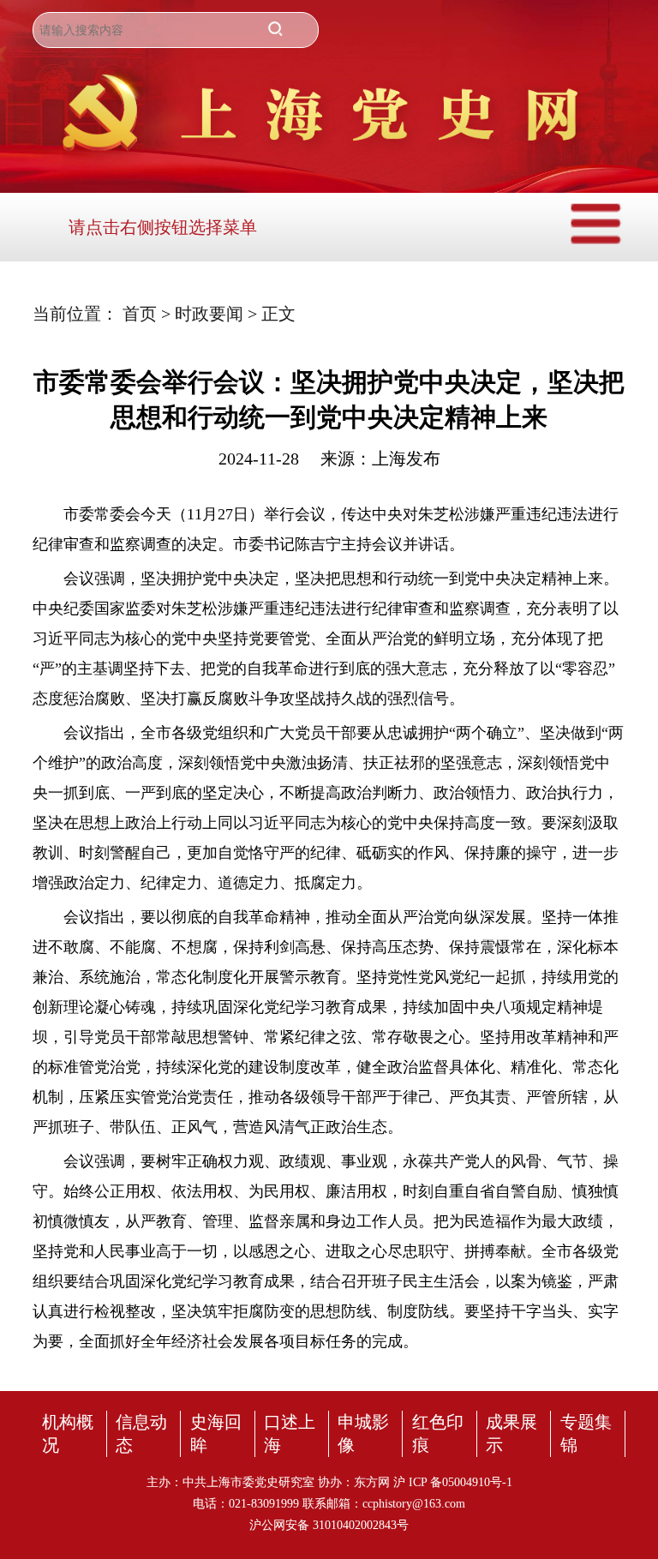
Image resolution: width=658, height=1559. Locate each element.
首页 (142, 313)
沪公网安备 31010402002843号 (329, 1525)
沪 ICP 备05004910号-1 (452, 1482)
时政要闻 (211, 313)
